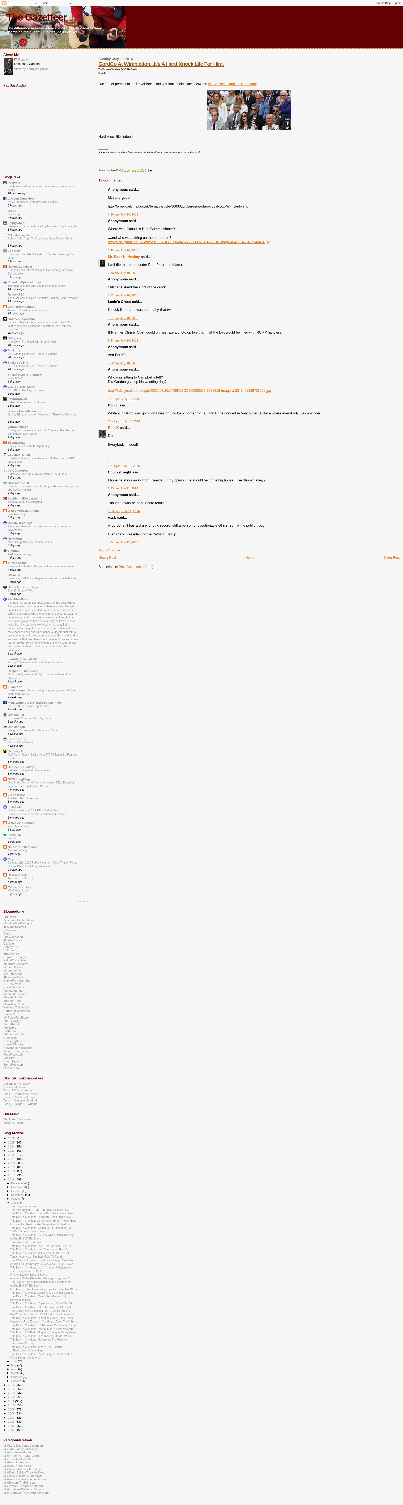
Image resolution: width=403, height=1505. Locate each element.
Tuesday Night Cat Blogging (25, 501)
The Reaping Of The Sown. (26, 1242)
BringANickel (11, 1024)
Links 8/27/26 (16, 378)
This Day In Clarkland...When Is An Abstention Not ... (42, 1227)
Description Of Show (16, 1083)
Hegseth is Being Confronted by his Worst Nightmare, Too (43, 226)
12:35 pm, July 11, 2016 (124, 511)
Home (249, 557)
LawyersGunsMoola (22, 198)
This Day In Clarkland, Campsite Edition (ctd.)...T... (41, 1296)
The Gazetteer (36, 17)
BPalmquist (16, 714)
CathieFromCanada (21, 306)
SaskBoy (9, 1057)
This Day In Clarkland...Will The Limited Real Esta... (42, 1249)
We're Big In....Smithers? (25, 1357)
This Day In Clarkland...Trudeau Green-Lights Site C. (42, 1217)
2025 (12, 1142)
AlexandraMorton (14, 977)
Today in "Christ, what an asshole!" (29, 310)
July (14, 1202)
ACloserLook (11, 1068)
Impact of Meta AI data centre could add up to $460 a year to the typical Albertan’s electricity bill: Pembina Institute (40, 326)
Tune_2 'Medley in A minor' (21, 1093)
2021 (12, 1159)
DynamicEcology (20, 522)
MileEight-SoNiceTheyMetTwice (24, 1472)
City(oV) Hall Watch (21, 386)
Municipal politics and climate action (30, 542)
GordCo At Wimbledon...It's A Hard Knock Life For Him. (161, 64)
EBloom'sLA (16, 795)
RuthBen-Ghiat (18, 482)
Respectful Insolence (23, 671)
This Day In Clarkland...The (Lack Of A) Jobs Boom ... (43, 1318)
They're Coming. (17, 850)
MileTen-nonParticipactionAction (24, 1479)
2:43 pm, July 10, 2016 (123, 250)
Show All (82, 901)
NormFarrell (16, 538)
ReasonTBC (16, 294)
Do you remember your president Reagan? (33, 202)
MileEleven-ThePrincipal (19, 1482)
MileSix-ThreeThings (17, 1465)
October (16, 1191)
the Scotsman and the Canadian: (232, 84)
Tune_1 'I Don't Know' (17, 1090)
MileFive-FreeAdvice (17, 1462)
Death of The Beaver (20, 742)
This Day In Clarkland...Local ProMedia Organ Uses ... (43, 1213)
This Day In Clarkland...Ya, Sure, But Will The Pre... (41, 1246)
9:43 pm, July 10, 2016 (123, 340)
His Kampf (14, 214)
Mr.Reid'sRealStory (16, 1017)
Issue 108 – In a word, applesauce (29, 706)
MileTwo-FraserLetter (17, 1452)
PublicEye (9, 1027)
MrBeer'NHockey (19, 887)
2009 (12, 1409)
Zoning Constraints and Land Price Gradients (35, 662)
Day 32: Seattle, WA (20, 590)
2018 (12, 1171)
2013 (12, 1393)
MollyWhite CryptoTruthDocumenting (34, 702)
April (14, 1369)
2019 (12, 1167)
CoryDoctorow (18, 470)
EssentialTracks (13, 1122)
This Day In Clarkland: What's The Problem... (37, 1347)
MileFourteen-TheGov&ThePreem (26, 1492)
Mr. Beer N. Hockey (124, 257)
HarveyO (9, 1014)
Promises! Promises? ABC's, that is (29, 718)
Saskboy (14, 350)
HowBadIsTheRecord (17, 1047)
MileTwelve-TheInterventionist (23, 1486)
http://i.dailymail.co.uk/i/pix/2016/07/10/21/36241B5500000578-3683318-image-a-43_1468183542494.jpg (189, 242)
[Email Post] (149, 170)
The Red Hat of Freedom (23, 798)
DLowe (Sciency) (14, 957)
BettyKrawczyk (13, 1054)
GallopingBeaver (14, 1041)
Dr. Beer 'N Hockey (21, 767)
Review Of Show (14, 1087)
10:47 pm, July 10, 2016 (124, 421)
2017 (12, 1175)
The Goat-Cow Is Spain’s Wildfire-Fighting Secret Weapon (43, 298)
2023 (12, 1150)
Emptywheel (16, 223)
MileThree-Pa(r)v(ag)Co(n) (21, 1455)
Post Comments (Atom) (136, 567)
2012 (12, 1397)
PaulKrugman (17, 399)
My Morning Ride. (20, 1300)
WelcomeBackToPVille (23, 510)
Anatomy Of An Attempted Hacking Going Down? (40, 1278)
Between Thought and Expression (28, 770)
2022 (12, 1155)
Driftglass (15, 338)
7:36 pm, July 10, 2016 (123, 273)
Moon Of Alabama (15, 994)
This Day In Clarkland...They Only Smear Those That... (43, 1220)
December (17, 1183)
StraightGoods (12, 997)
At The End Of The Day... (25, 1238)
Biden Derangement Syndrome (26, 402)
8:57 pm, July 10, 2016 (123, 318)
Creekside (10, 1037)
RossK (113, 428)
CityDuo (13, 859)
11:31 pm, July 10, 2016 (124, 466)
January (16, 1380)
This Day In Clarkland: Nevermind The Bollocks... (40, 1339)
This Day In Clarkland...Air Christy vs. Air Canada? (41, 1354)
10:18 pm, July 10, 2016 (124, 399)
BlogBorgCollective (15, 963)
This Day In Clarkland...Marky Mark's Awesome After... (43, 1329)
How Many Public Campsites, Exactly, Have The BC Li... (44, 1289)
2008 (12, 1413)
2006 (12, 1421)
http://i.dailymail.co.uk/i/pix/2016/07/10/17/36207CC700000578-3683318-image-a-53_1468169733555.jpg (189, 390)
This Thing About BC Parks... (28, 1271)
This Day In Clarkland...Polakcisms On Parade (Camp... (44, 1325)
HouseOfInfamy (13, 1044)
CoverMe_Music (19, 454)
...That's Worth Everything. (26, 1350)
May (14, 1365)
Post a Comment (109, 550)
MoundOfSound (13, 967)
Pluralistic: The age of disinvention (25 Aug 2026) (37, 474)
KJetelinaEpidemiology (24, 282)
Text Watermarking (19, 554)
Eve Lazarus (16, 739)
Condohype (11, 1061)
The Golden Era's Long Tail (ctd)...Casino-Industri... (41, 1310)
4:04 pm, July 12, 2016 (123, 542)
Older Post (392, 557)
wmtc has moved (18, 826)
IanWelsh (14, 835)
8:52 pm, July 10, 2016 (123, 295)
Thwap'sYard (17, 562)
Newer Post (107, 557)
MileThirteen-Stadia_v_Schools (24, 1489)
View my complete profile (31, 69)
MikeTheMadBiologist (17, 923)
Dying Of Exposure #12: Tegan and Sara (32, 730)
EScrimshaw (16, 442)
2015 (12, 1385)
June (14, 1361)
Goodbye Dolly (17, 514)
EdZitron (14, 250)
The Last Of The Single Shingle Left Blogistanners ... (42, 1281)
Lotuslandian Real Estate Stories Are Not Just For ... (42, 1224)
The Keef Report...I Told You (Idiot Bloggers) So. (39, 1209)
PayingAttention (13, 990)
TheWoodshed (13, 936)
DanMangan (16, 726)
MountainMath (12, 970)
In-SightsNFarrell (14, 926)
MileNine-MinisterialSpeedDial (23, 1475)
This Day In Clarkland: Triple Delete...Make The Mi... (42, 1303)
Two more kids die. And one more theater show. (36, 285)
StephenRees (12, 1000)
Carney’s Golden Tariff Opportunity (29, 446)
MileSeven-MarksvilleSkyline (22, 1469)
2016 (12, 1179)
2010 (12, 1405)
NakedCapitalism (20, 266)
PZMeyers (10, 947)
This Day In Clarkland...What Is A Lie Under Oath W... (42, 1292)
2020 (12, 1163)
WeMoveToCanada (21, 822)
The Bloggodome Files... (25, 1206)
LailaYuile (15, 807)
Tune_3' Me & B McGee (19, 1097)
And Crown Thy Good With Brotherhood (32, 341)
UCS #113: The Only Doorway (26, 390)
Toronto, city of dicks (20, 878)
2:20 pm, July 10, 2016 (123, 214)
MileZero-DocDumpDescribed (23, 1445)
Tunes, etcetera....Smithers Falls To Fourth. (36, 1256)
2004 (12, 1429)
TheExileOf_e (12, 1021)
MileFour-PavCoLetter (18, 1459)
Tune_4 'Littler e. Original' (20, 1100)
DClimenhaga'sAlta (21, 319)
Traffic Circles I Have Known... (28, 1231)
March (15, 1373)
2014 (12, 1389)
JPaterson (15, 687)
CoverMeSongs (13, 987)
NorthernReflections (22, 847)
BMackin (14, 575)
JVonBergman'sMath (22, 659)
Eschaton (9, 1031)
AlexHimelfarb (18, 599)
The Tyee (9, 916)
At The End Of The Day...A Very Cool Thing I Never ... (43, 1264)
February (17, 1377)
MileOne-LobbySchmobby (20, 1449)
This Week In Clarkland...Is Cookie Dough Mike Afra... (43, 1260)
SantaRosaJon (13, 1064)
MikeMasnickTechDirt (23, 235)
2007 (12, 1417)
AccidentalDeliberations (25, 498)
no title (12, 838)
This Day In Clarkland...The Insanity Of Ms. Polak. (41, 1336)
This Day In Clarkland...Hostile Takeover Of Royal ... (42, 1307)
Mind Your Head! (18, 890)
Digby (12, 210)
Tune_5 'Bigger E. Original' (21, 1103)
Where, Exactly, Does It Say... (28, 1274)
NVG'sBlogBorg (19, 779)
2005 (12, 1425)
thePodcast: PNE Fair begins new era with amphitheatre (42, 578)
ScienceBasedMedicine (24, 411)
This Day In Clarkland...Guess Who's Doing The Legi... (43, 1235)
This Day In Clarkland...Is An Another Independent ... (42, 1267)
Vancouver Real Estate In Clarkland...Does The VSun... (44, 1321)
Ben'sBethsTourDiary (23, 587)
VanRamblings (18, 426)
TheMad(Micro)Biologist (25, 374)
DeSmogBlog (17, 751)
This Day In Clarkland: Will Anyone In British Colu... (41, 1253)
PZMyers (14, 182)
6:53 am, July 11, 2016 (123, 488)
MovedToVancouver (16, 1051)
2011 (11, 1401)
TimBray (14, 550)
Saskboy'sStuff (18, 362)
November (17, 1187)
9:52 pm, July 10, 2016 (123, 363)
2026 (12, 1138)
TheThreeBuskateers (17, 1119)
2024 (12, 1146)
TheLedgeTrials (13, 1034)
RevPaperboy (17, 875)
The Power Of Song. (22, 1343)
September (18, 1194)
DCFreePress (12, 984)
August (16, 1198)
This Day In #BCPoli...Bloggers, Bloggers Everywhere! (43, 1332)
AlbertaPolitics (12, 940)
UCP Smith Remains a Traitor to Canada (32, 353)
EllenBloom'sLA (13, 1004)
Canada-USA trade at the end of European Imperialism (41, 566)
